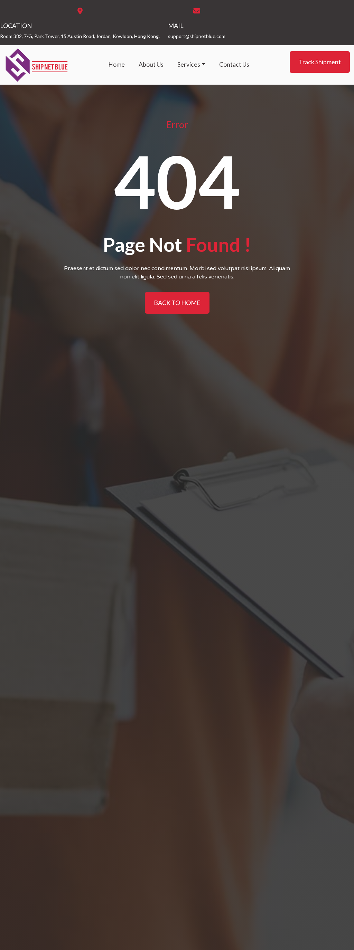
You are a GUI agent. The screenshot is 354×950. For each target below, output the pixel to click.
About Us (151, 64)
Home (116, 64)
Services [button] (188, 64)
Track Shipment (320, 62)
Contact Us (234, 64)
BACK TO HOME (177, 302)
